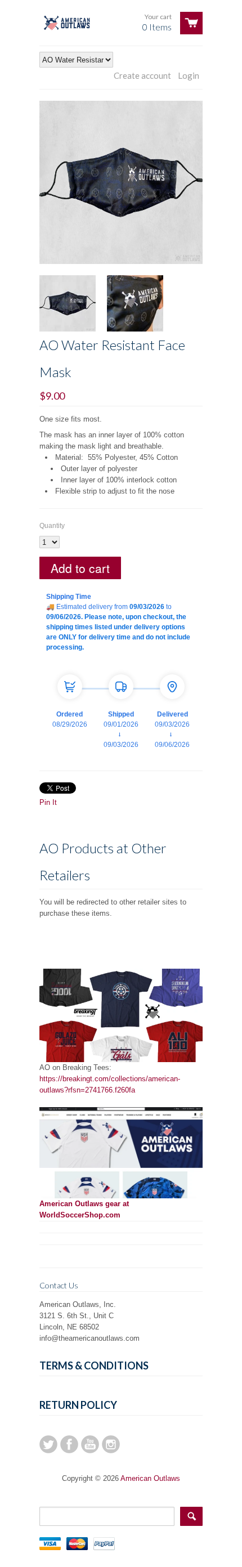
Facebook (69, 1444)
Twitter (48, 1444)
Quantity (52, 526)
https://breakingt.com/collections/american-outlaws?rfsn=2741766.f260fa (109, 1084)
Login (188, 75)
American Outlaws (150, 1478)
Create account (142, 75)
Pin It (48, 802)
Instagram (111, 1444)
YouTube (90, 1444)
